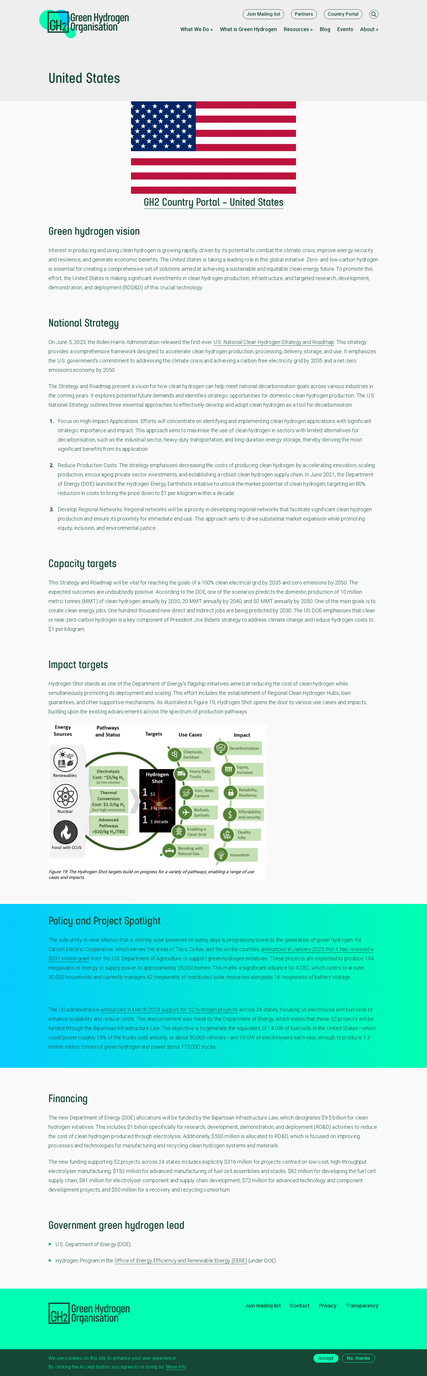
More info (176, 1367)
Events (345, 29)
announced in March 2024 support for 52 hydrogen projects (169, 1010)
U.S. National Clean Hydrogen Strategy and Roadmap (274, 342)
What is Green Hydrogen (248, 29)
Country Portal (343, 14)
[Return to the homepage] (89, 24)
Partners (304, 14)
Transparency (362, 1306)
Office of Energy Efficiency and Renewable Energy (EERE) (181, 1260)
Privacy (327, 1306)
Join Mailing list (263, 14)
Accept (325, 1358)
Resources (296, 29)
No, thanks (358, 1358)
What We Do (194, 29)
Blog (325, 29)
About (367, 29)
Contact (300, 1306)
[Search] (373, 14)
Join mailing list (263, 1306)
